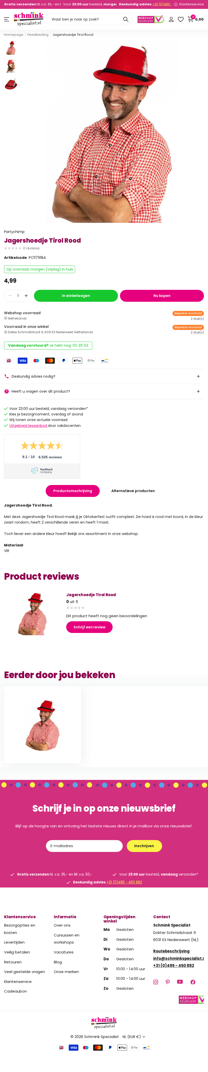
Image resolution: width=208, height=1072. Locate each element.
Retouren (13, 962)
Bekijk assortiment (7, 19)
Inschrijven (144, 845)
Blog (58, 962)
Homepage (13, 34)
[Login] (171, 19)
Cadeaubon (15, 991)
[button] (26, 296)
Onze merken (66, 972)
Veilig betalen (17, 952)
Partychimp (14, 231)
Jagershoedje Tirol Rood (91, 594)
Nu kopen (161, 295)
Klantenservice (20, 916)
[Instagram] (155, 982)
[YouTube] (180, 982)
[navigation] (11, 48)
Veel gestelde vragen (24, 972)
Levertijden (14, 942)
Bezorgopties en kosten (19, 929)
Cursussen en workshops (66, 938)
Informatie (65, 916)
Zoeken (126, 19)
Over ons (62, 925)
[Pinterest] (167, 982)
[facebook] (192, 982)
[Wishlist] (180, 19)
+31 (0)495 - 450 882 (169, 4)
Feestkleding (37, 34)
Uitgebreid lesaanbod (28, 425)
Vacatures (64, 952)
